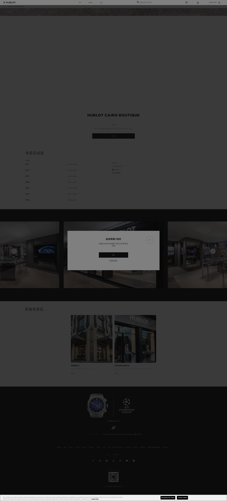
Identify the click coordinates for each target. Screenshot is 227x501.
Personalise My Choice (167, 497)
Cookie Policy (95, 499)
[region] (113, 498)
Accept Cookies (182, 497)
